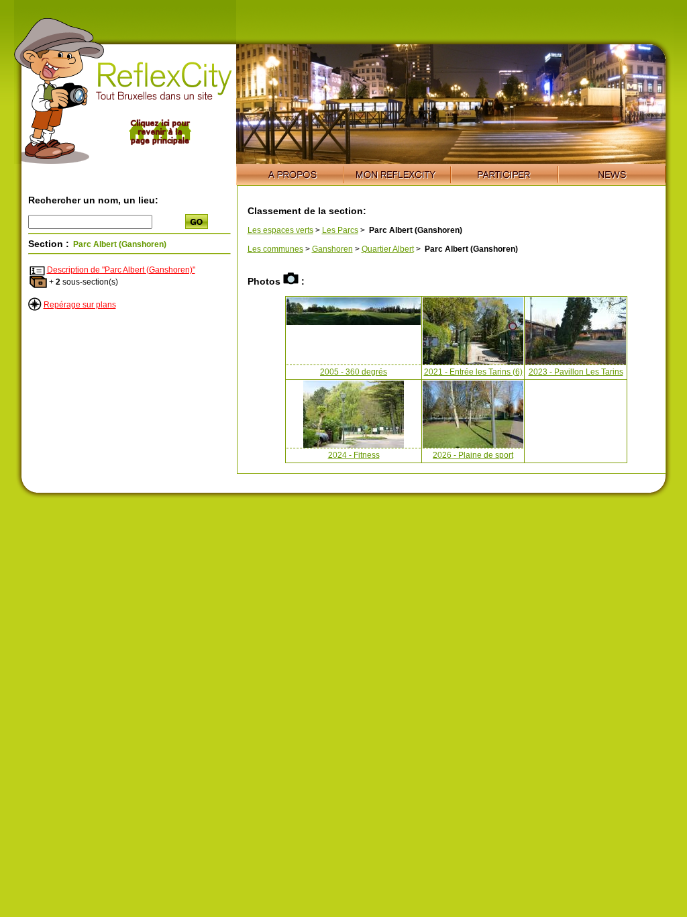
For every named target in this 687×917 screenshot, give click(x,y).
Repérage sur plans (80, 304)
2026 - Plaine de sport (473, 455)
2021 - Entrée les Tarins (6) (473, 372)
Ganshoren (332, 249)
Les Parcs (340, 230)
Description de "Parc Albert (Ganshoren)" (121, 270)
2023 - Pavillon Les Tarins (576, 372)
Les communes (275, 249)
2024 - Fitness (354, 455)
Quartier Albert (388, 249)
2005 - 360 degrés (353, 372)
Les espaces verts (280, 230)
